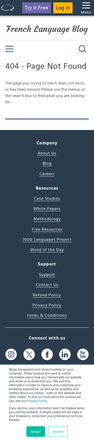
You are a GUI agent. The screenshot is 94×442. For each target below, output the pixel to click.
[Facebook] (47, 354)
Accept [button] (35, 431)
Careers (47, 174)
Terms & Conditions (47, 315)
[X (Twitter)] (29, 354)
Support (47, 275)
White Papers (47, 209)
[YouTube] (83, 354)
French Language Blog (47, 29)
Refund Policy (47, 295)
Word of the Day (47, 250)
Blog (47, 163)
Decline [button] (57, 431)
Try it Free (36, 7)
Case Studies (47, 198)
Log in (63, 7)
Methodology (47, 219)
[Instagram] (11, 354)
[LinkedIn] (65, 354)
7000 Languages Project (47, 239)
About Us (47, 153)
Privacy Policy (37, 400)
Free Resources (47, 229)
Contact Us (47, 285)
